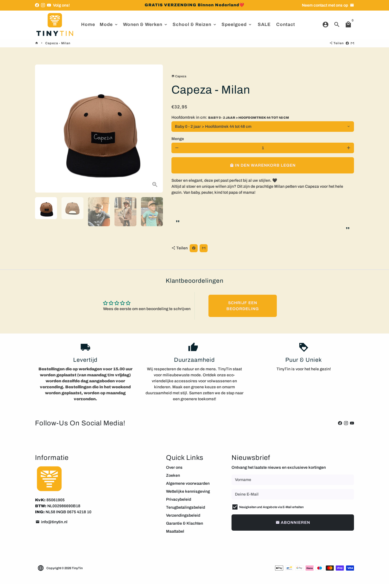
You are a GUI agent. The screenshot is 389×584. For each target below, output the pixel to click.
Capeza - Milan (57, 43)
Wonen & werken (145, 24)
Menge (177, 139)
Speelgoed (237, 24)
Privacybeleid (178, 499)
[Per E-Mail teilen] (352, 43)
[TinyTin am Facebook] (37, 5)
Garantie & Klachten (184, 523)
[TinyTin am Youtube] (49, 5)
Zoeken (173, 475)
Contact (285, 24)
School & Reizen (195, 24)
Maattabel (175, 531)
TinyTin (77, 568)
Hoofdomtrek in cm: (230, 117)
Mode (109, 24)
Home (88, 24)
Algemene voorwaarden (188, 483)
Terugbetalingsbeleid (185, 507)
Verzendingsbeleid (183, 515)
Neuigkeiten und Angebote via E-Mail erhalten (271, 507)
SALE (264, 24)
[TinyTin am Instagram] (43, 5)
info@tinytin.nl (51, 522)
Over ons (174, 467)
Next (155, 128)
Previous (42, 128)
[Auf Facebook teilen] (347, 43)
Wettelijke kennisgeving (188, 491)
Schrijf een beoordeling (242, 306)
